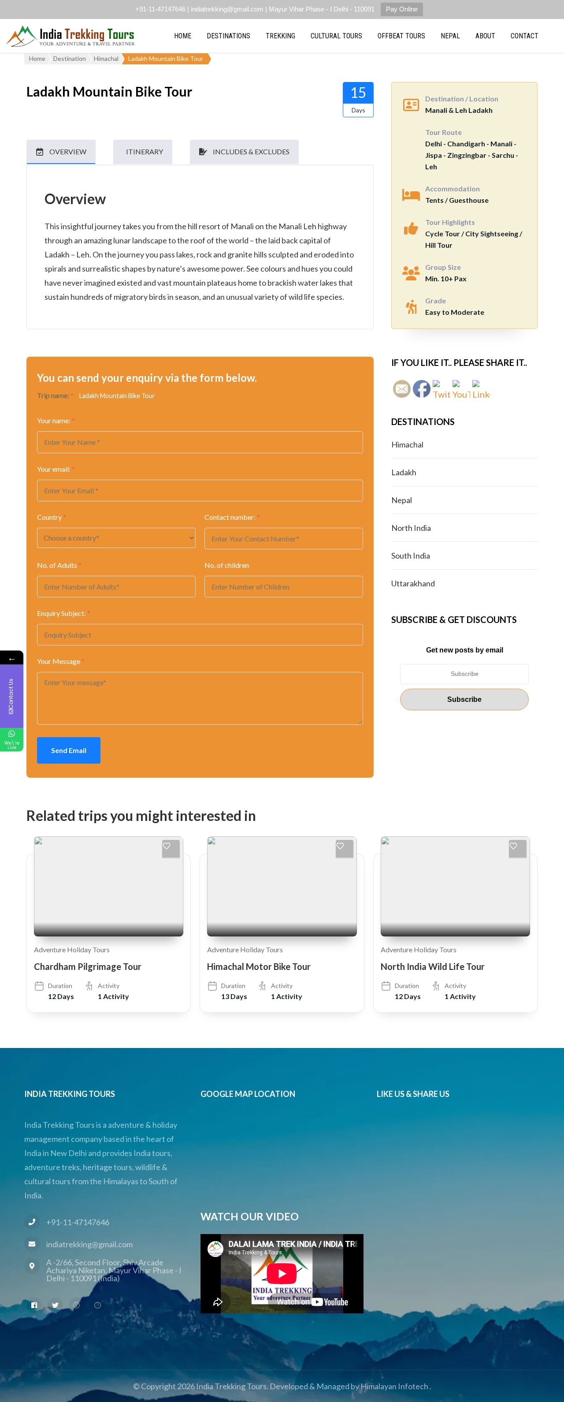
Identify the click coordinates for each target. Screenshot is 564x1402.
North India (411, 528)
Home (182, 36)
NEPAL (450, 36)
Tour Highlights (450, 222)
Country (51, 517)
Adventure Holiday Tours (72, 949)
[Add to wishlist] (171, 849)
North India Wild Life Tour (433, 966)
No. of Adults (59, 565)
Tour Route (443, 132)
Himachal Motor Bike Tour (259, 966)
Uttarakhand (413, 583)
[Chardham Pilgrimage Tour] (108, 886)
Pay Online (402, 9)
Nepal (401, 500)
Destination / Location (461, 98)
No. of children (226, 565)
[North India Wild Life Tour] (455, 886)
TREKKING (280, 36)
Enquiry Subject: (63, 613)
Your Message (61, 661)
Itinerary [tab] (144, 151)
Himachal (407, 444)
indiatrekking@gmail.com (89, 1244)
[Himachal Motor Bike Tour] (281, 886)
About (485, 36)
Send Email (68, 750)
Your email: (56, 469)
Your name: (56, 420)
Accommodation (452, 188)
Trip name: (55, 395)
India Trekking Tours (231, 1386)
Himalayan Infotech (394, 1386)
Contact (524, 36)
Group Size (443, 267)
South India (410, 555)
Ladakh (403, 472)
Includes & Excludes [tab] (251, 151)
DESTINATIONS (228, 36)
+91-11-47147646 (77, 1222)
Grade (435, 300)
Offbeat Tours (401, 36)
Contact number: (232, 517)
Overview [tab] (67, 151)
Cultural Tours (336, 36)
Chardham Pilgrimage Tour (87, 966)
